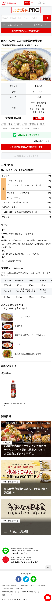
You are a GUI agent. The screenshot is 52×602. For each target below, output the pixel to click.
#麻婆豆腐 (35, 128)
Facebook (18, 579)
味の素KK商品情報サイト (9, 592)
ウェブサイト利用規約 (9, 585)
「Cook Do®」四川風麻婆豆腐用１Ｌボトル (21, 212)
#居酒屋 (4, 128)
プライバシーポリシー (25, 585)
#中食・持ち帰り (14, 124)
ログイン (33, 3)
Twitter (26, 579)
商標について (6, 595)
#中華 (3, 124)
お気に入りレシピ (14, 25)
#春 (22, 128)
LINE (33, 579)
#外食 (42, 124)
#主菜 (24, 124)
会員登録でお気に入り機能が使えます (26, 31)
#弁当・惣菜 (14, 128)
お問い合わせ (39, 3)
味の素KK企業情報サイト (29, 592)
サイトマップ (20, 589)
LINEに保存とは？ (41, 141)
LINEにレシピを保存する (28, 135)
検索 (47, 18)
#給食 (27, 128)
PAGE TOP (48, 567)
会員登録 (27, 3)
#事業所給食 (33, 124)
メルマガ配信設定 (7, 589)
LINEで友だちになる (19, 553)
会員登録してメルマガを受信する (24, 562)
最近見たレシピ (39, 25)
